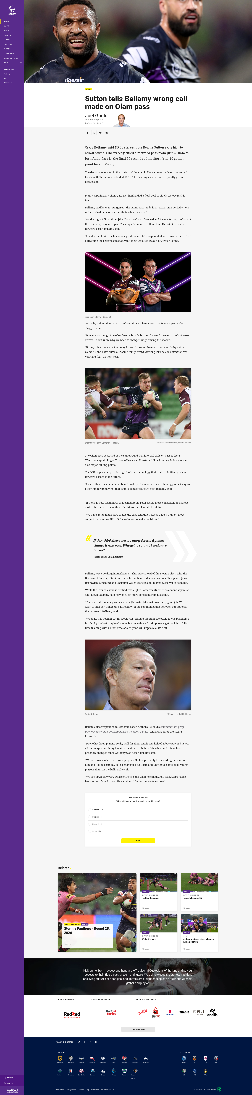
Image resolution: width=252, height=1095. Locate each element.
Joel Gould (96, 115)
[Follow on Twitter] (91, 1042)
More (6, 63)
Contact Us (95, 1090)
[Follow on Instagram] (96, 1042)
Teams (7, 40)
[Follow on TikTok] (79, 1042)
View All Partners (138, 1029)
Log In (10, 1083)
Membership (9, 69)
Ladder (7, 35)
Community (10, 53)
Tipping (8, 49)
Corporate (8, 83)
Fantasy (8, 44)
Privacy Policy (71, 1090)
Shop (6, 78)
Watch (7, 26)
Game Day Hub (11, 58)
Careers (81, 1090)
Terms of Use (59, 1090)
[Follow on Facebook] (85, 1042)
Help (87, 1090)
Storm (88, 89)
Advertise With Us (107, 1090)
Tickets (7, 74)
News (6, 21)
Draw (6, 30)
